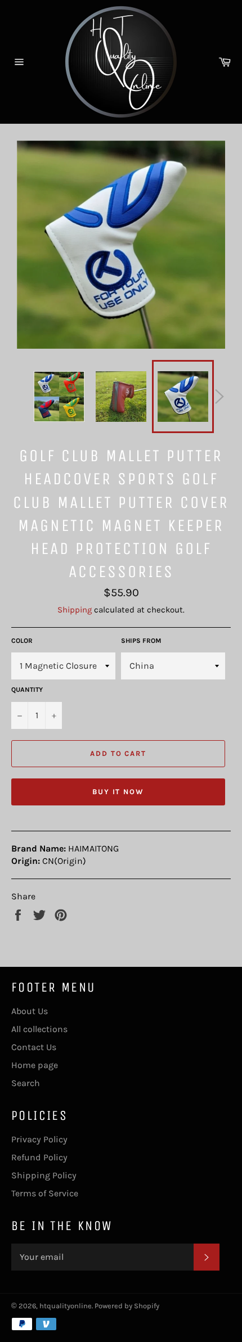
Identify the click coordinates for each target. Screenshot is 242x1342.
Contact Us (33, 1047)
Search (25, 1083)
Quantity (27, 689)
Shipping (74, 610)
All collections (39, 1029)
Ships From (141, 641)
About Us (29, 1011)
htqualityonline (65, 1306)
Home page (34, 1065)
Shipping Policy (44, 1175)
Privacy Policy (39, 1139)
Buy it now (118, 791)
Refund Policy (39, 1157)
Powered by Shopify (127, 1306)
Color (22, 641)
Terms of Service (44, 1193)
